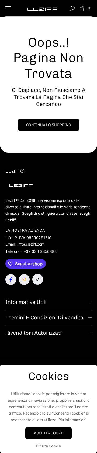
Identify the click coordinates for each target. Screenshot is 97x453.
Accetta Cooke (48, 433)
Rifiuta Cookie (48, 446)
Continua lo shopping (48, 125)
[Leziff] (42, 8)
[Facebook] (10, 279)
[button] (72, 8)
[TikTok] (37, 279)
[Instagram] (24, 279)
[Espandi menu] (8, 8)
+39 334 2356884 (40, 251)
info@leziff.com (30, 244)
